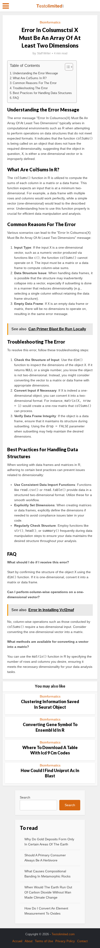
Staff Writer (44, 53)
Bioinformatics (50, 22)
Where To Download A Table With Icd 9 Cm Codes (50, 750)
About (29, 941)
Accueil (17, 941)
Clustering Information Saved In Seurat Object (50, 704)
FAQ (16, 98)
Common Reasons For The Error (35, 83)
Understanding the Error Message (35, 73)
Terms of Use (44, 941)
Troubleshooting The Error (30, 88)
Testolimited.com (63, 934)
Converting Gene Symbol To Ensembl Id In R (50, 727)
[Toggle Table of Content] (66, 67)
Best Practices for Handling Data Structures (42, 93)
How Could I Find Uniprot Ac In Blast (50, 773)
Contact (82, 941)
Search (25, 797)
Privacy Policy (65, 941)
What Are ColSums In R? (30, 78)
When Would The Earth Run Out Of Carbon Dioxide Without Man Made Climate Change (48, 892)
